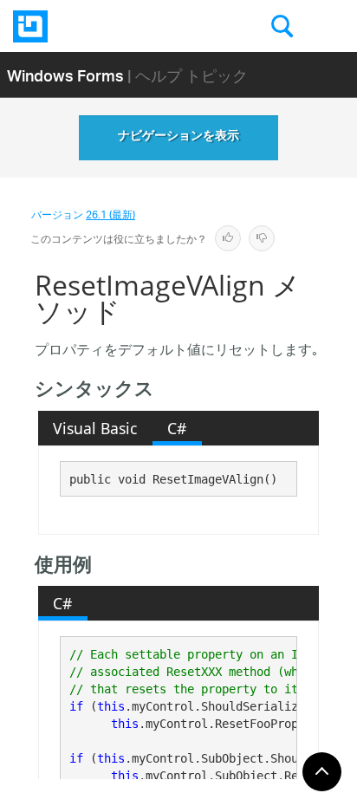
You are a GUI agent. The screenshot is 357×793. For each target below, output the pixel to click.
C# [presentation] (176, 428)
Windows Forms (65, 74)
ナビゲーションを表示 (178, 138)
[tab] (95, 428)
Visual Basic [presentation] (95, 428)
